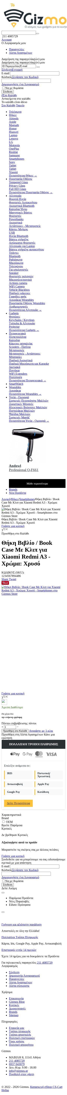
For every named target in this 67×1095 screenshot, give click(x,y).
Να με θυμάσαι (14, 88)
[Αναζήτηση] (37, 33)
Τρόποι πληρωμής (20, 1031)
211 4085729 (44, 962)
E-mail (5, 73)
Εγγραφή (17, 69)
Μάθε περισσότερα (37, 483)
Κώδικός (6, 77)
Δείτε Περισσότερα (18, 803)
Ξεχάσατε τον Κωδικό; (25, 77)
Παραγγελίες (16, 49)
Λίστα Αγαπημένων (20, 52)
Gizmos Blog (17, 1001)
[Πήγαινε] (38, 67)
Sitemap (13, 1015)
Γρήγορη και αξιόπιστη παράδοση (21, 924)
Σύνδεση (6, 69)
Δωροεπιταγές (17, 1008)
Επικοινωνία (16, 998)
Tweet (12, 579)
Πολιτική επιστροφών (22, 1038)
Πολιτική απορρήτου (21, 1044)
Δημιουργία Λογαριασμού (24, 975)
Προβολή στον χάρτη (21, 1074)
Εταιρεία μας (16, 1027)
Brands (13, 1011)
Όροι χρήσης (16, 1041)
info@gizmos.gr (18, 1070)
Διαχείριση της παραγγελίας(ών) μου (23, 62)
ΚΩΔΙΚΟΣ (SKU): (12, 572)
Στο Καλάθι (8, 105)
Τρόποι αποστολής (20, 1034)
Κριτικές (14, 1005)
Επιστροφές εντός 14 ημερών (18, 949)
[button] (5, 579)
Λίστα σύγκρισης (19, 985)
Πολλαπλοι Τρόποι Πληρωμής (19, 937)
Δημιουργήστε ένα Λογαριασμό (20, 84)
